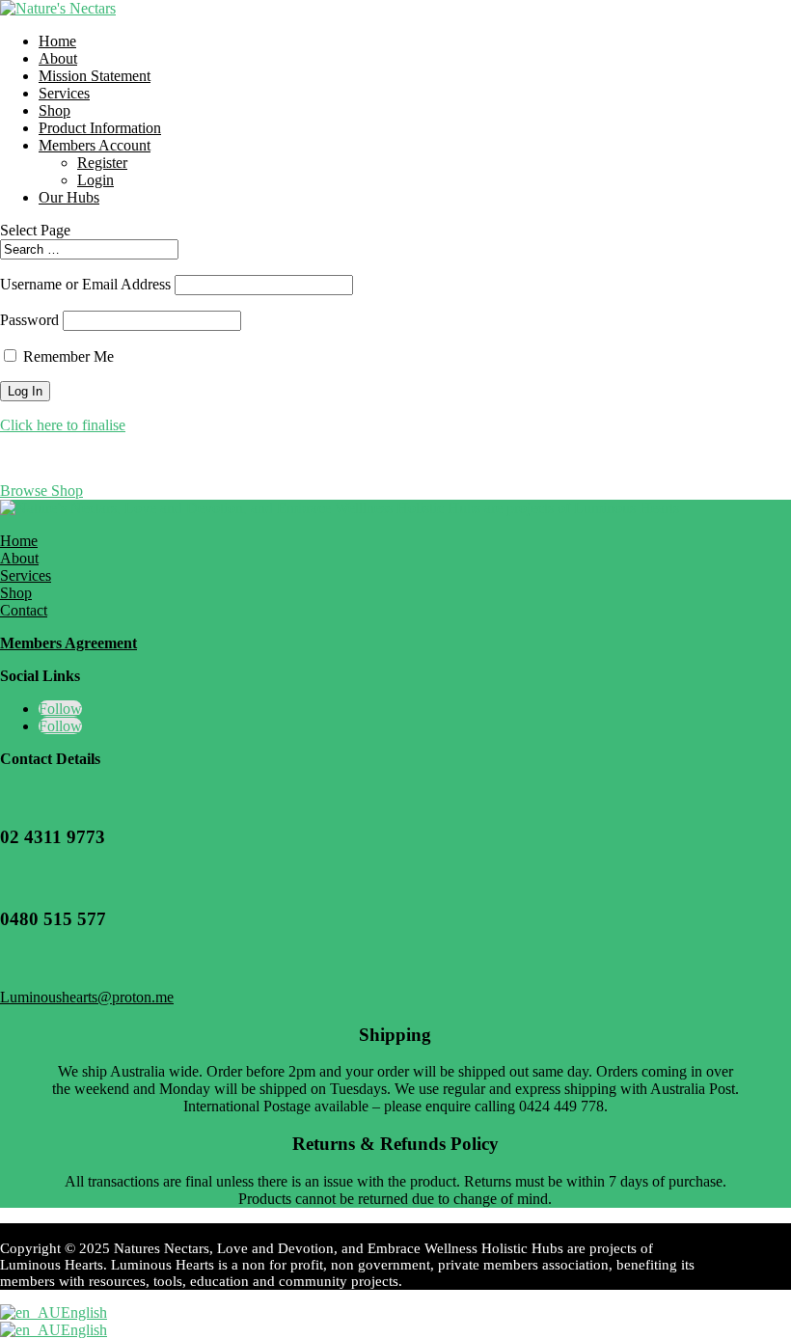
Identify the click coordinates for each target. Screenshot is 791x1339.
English (84, 1312)
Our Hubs (69, 197)
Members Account (94, 145)
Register (102, 162)
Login (95, 180)
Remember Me (68, 356)
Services (64, 93)
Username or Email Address (85, 284)
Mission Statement (94, 76)
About (58, 58)
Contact (23, 610)
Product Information (100, 128)
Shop (54, 110)
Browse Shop (41, 490)
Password (29, 320)
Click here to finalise (62, 425)
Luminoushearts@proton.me (87, 997)
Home (57, 41)
